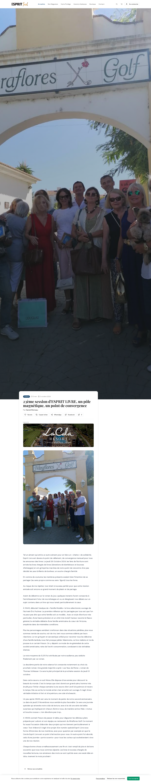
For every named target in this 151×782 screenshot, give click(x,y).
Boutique (93, 4)
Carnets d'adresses (80, 4)
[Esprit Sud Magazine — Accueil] (19, 4)
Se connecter (133, 4)
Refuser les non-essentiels (116, 778)
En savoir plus (75, 778)
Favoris (30, 415)
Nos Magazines (53, 4)
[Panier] (122, 4)
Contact (101, 4)
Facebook (71, 415)
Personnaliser (100, 778)
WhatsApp (57, 415)
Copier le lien (43, 415)
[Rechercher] (117, 4)
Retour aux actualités (35, 769)
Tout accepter (133, 778)
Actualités (41, 4)
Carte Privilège (66, 4)
